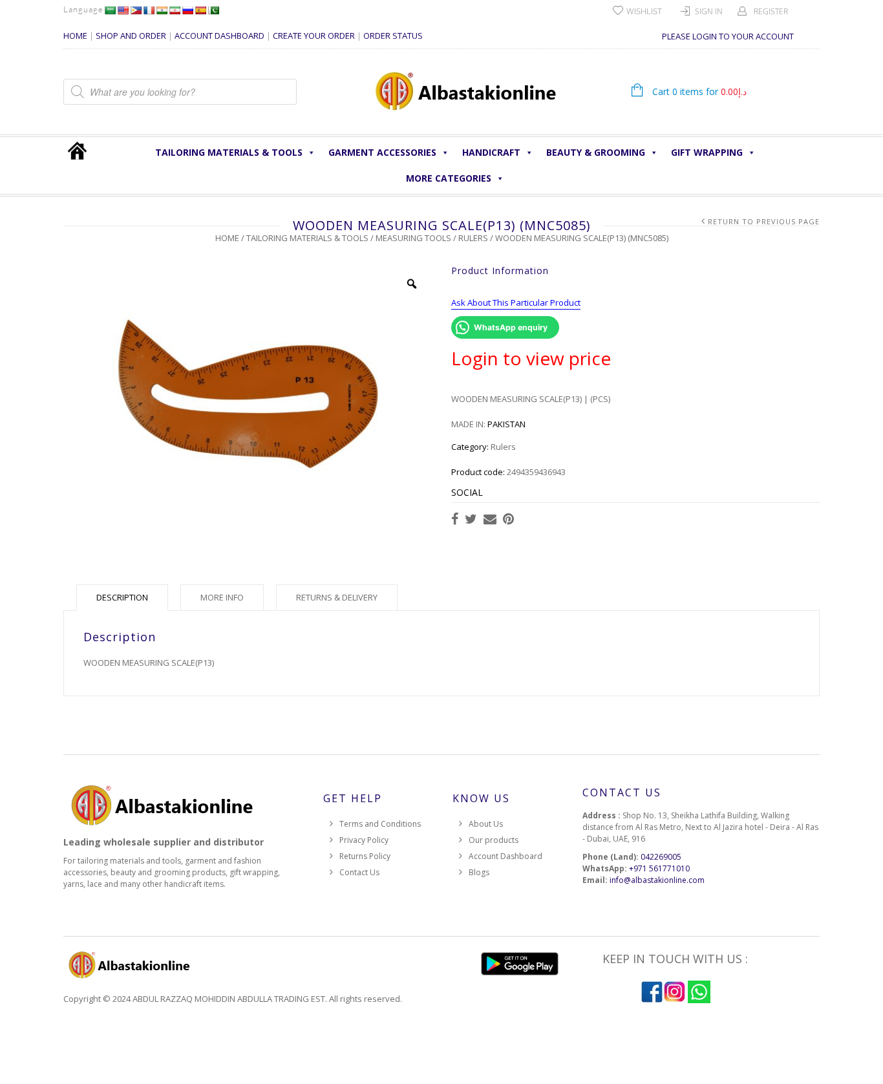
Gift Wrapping (707, 152)
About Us (486, 823)
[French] (148, 10)
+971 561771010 (659, 868)
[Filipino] (136, 10)
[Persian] (174, 10)
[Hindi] (161, 10)
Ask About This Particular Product (515, 302)
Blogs (479, 872)
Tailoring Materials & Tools (229, 152)
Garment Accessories (382, 152)
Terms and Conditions (380, 823)
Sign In (709, 11)
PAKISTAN (506, 424)
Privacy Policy (363, 839)
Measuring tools (413, 238)
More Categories (448, 178)
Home (227, 238)
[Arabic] (110, 10)
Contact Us (359, 872)
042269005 (661, 856)
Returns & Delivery (337, 597)
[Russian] (187, 10)
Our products (493, 839)
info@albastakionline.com (657, 880)
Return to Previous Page (764, 221)
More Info (222, 597)
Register (771, 11)
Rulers (473, 238)
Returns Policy (364, 856)
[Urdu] (213, 10)
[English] (123, 10)
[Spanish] (200, 10)
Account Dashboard (505, 856)
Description (122, 597)
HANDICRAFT (491, 152)
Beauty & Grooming (595, 152)
